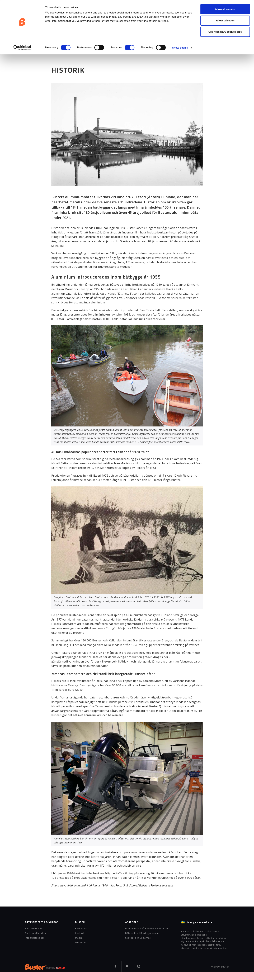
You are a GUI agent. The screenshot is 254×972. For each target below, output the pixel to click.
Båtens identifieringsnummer (142, 933)
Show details (180, 47)
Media (79, 938)
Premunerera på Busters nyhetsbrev (147, 928)
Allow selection (225, 20)
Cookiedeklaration (36, 933)
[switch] (99, 47)
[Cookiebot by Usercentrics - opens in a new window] (22, 47)
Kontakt (79, 933)
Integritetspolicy (35, 938)
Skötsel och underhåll (138, 938)
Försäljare (81, 928)
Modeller (80, 942)
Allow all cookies (225, 9)
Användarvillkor (34, 928)
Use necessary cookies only (225, 31)
